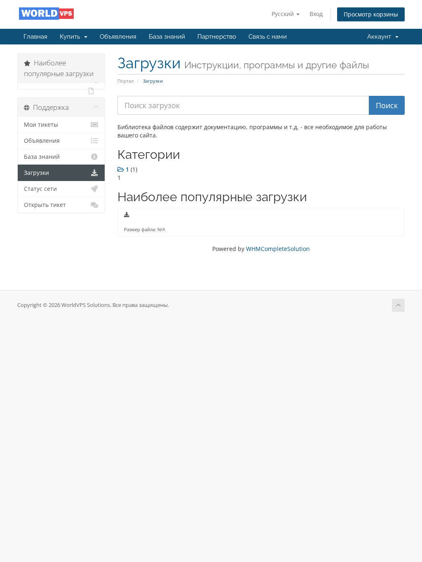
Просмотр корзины (371, 14)
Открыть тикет (45, 205)
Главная (35, 36)
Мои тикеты (41, 124)
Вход (316, 14)
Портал (125, 81)
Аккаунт (380, 36)
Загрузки (36, 172)
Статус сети (40, 189)
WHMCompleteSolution (278, 249)
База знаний (167, 36)
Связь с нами (268, 36)
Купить (71, 36)
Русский (283, 14)
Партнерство (216, 36)
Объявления (118, 36)
